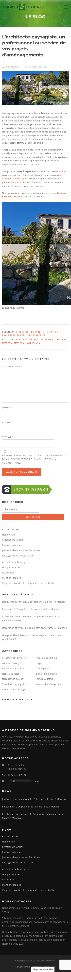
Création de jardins (31, 332)
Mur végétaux (43, 668)
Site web (7, 437)
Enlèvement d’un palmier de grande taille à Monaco (30, 609)
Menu (66, 6)
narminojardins (39, 66)
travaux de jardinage (13, 689)
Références (8, 572)
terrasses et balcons (13, 678)
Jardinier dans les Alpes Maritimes (21, 550)
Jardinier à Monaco (12, 545)
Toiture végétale (44, 678)
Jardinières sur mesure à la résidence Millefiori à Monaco (34, 601)
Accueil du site (10, 529)
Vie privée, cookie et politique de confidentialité (28, 583)
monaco (19, 342)
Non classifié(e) (10, 673)
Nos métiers (9, 534)
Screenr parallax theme (27, 966)
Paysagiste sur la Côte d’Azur (18, 555)
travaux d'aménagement (49, 684)
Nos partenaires (11, 567)
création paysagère (12, 663)
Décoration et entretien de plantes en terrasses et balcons (34, 627)
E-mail (7, 422)
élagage (40, 663)
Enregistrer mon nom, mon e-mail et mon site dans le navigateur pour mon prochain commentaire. (33, 459)
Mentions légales (11, 577)
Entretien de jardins (13, 668)
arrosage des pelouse (14, 657)
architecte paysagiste (29, 339)
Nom (6, 407)
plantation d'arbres (46, 673)
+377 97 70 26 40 (17, 774)
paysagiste (33, 342)
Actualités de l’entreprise (16, 562)
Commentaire (12, 366)
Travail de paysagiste (31, 335)
